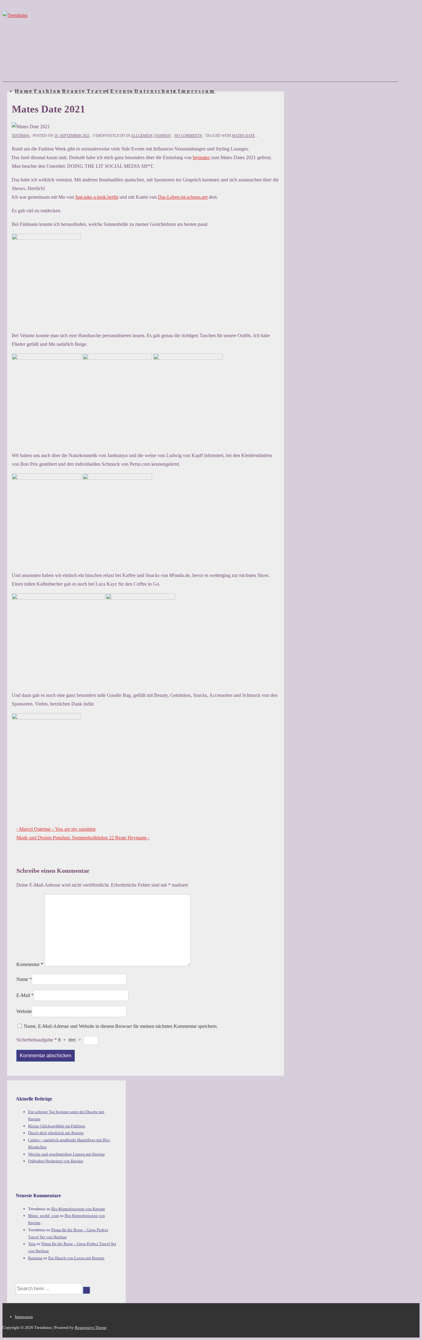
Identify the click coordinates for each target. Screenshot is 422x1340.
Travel (98, 91)
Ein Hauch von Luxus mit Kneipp (76, 1258)
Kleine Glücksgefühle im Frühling (56, 1126)
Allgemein (142, 136)
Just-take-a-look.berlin (96, 197)
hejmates (201, 157)
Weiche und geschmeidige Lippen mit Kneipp (66, 1154)
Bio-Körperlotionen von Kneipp (78, 1208)
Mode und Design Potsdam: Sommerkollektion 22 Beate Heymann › (83, 837)
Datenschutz (155, 91)
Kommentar (29, 964)
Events (122, 91)
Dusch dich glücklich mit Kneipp (56, 1132)
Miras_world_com (43, 1215)
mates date (243, 136)
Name (22, 979)
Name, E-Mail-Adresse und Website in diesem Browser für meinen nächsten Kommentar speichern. (121, 1026)
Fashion (47, 91)
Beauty (74, 91)
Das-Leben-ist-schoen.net (183, 197)
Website (24, 1011)
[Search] (86, 1290)
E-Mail (23, 995)
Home (24, 91)
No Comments (188, 136)
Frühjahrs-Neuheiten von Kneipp (55, 1161)
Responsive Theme (91, 1327)
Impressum (196, 91)
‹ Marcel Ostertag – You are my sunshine (56, 829)
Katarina (35, 1258)
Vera (32, 1243)
